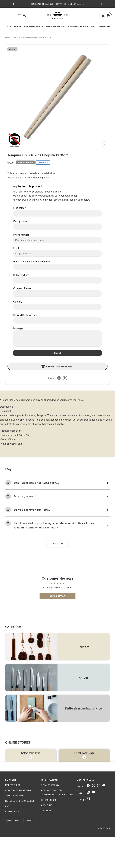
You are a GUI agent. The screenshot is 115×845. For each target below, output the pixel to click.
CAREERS (46, 810)
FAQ (7, 806)
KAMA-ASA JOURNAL (78, 26)
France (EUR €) (13, 820)
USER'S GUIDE (13, 785)
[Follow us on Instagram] (98, 785)
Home (7, 37)
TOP (9, 26)
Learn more (81, 4)
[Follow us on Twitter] (93, 785)
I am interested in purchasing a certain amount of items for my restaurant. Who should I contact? (54, 525)
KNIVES (17, 26)
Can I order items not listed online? (36, 483)
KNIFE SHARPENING (55, 26)
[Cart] (108, 15)
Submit (57, 352)
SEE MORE (57, 543)
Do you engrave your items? (32, 509)
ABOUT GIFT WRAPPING (18, 790)
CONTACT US (12, 811)
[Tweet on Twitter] (65, 378)
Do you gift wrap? (25, 496)
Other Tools (16, 37)
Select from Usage (84, 753)
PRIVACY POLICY (50, 785)
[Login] (103, 15)
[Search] (24, 15)
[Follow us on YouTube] (103, 785)
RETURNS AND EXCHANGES (20, 800)
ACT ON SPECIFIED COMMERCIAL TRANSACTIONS (57, 792)
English (28, 820)
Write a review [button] (57, 596)
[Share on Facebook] (59, 378)
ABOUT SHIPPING (14, 795)
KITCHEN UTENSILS (33, 26)
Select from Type (30, 753)
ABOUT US (46, 805)
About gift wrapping (60, 366)
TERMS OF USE (49, 800)
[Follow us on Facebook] (88, 785)
